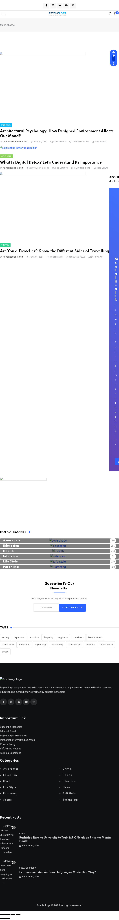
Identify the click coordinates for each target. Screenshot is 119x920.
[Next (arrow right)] (7, 918)
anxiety (5, 637)
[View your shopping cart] (115, 14)
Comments (59, 142)
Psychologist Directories (13, 735)
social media (106, 644)
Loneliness (78, 637)
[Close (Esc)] (18, 914)
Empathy (48, 637)
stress (5, 651)
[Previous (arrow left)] (2, 918)
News (22, 833)
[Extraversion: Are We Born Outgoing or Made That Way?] (7, 872)
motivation (24, 644)
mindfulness (8, 644)
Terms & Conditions (10, 752)
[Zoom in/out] (2, 914)
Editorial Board (8, 731)
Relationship (57, 644)
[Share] (13, 914)
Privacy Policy (7, 744)
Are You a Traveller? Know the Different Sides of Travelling (54, 251)
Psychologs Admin (13, 168)
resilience (90, 644)
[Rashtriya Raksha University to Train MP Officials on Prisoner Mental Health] (7, 839)
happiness (63, 637)
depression (19, 637)
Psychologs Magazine (15, 142)
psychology (40, 644)
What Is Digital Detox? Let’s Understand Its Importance (51, 163)
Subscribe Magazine (11, 726)
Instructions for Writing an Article (17, 739)
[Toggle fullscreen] (7, 914)
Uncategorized (27, 868)
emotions (35, 637)
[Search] (110, 14)
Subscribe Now (72, 607)
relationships (74, 644)
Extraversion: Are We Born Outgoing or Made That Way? (57, 872)
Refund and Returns (10, 748)
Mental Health (95, 637)
